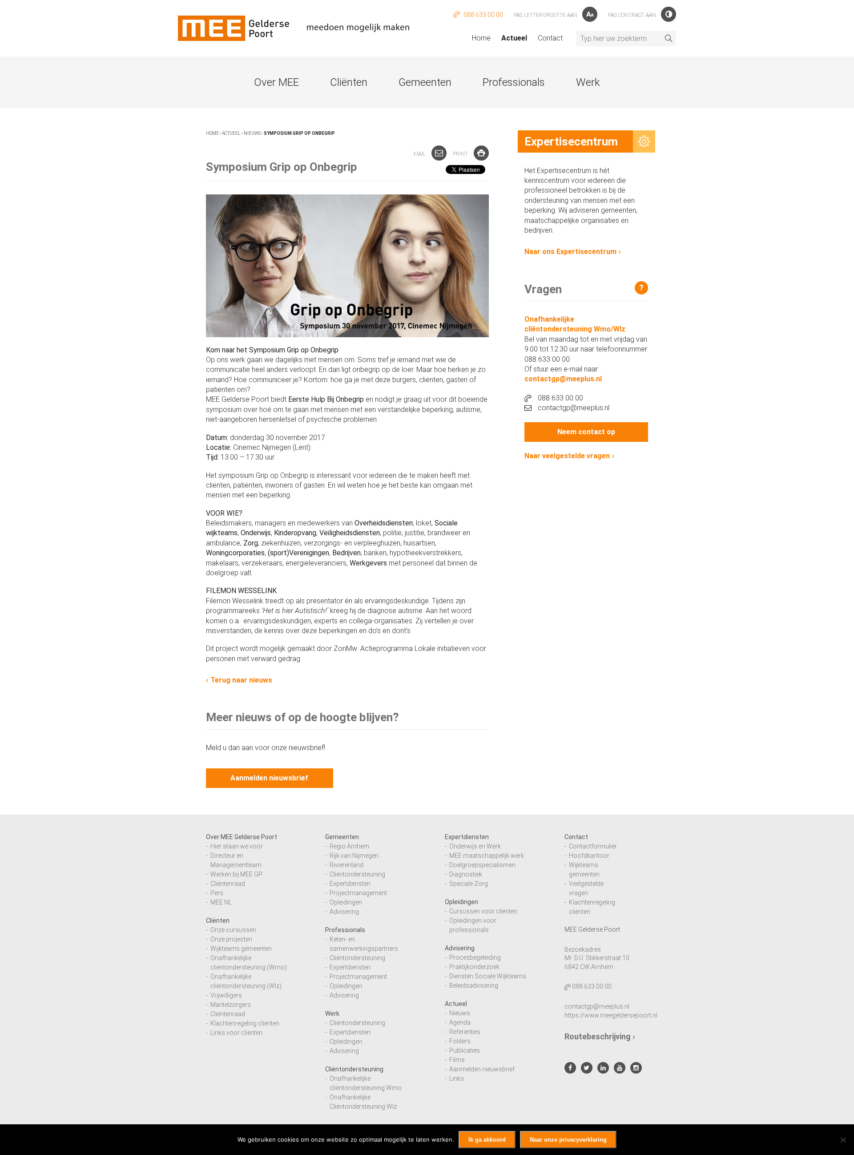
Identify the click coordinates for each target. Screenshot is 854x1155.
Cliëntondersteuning (357, 874)
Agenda (460, 1022)
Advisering (344, 911)
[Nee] (842, 1139)
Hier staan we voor (236, 846)
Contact (550, 38)
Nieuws (252, 133)
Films (457, 1059)
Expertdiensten (350, 883)
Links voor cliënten (236, 1032)
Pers (216, 893)
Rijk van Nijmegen (354, 855)
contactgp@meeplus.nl (563, 379)
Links (456, 1078)
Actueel (514, 38)
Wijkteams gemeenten (241, 948)
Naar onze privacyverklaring (568, 1139)
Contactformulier (593, 846)
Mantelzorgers (230, 1004)
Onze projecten (231, 939)
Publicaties (464, 1050)
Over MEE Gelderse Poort (241, 836)
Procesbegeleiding (475, 957)
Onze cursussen (233, 929)
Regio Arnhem (349, 846)
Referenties (464, 1031)
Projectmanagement (358, 893)
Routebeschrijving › (599, 1036)
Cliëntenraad (227, 883)
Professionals (514, 82)
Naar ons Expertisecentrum (570, 251)
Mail (420, 154)
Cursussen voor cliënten (483, 911)
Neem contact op (586, 432)
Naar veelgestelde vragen (567, 456)
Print (461, 154)
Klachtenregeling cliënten (244, 1023)
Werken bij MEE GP (236, 874)
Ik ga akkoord (487, 1139)
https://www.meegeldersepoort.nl (610, 1015)
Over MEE (276, 82)
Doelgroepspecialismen (482, 864)
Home (481, 38)
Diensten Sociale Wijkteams (487, 976)
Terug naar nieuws (241, 680)
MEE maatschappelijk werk (486, 855)
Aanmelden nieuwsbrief (269, 778)
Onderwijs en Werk (475, 846)
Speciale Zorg (468, 883)
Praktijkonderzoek (474, 966)
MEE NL (221, 902)
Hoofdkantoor (589, 855)
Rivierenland (346, 864)
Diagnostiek (465, 874)
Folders (460, 1041)
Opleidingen (346, 902)
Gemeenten (425, 82)
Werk (588, 82)
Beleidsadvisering (473, 985)
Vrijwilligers (226, 995)
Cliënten (348, 82)
